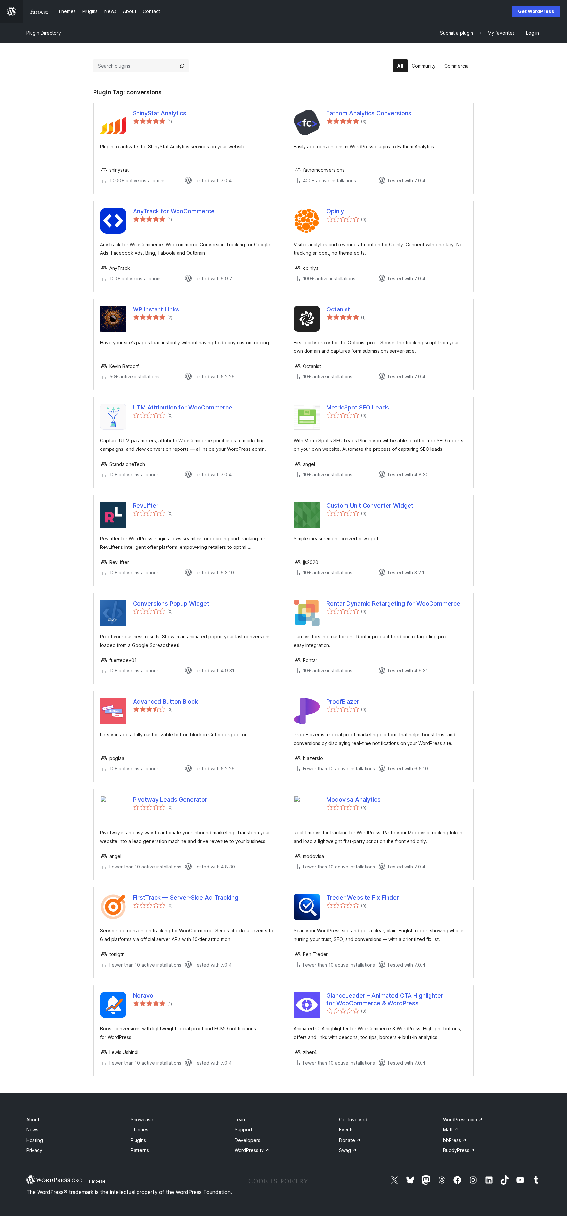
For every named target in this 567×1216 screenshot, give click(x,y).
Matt (450, 1129)
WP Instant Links (156, 309)
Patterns (140, 1150)
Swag (348, 1150)
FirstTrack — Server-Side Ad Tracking (185, 897)
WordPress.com (463, 1119)
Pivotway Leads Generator (170, 799)
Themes (139, 1129)
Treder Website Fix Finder (362, 897)
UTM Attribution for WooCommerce (182, 407)
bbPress (455, 1140)
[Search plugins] (182, 65)
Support (243, 1129)
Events (346, 1129)
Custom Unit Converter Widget (369, 505)
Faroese (97, 1181)
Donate (350, 1140)
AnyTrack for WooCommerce (174, 211)
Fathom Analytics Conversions (368, 113)
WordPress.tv (252, 1150)
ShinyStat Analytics (159, 113)
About (32, 1119)
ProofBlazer (342, 701)
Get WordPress (536, 11)
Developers (247, 1140)
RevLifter (145, 505)
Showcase (142, 1119)
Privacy (34, 1150)
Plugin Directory (43, 33)
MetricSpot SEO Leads (357, 407)
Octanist (338, 309)
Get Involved (353, 1119)
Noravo (143, 995)
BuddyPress (459, 1150)
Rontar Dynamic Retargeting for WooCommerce (393, 603)
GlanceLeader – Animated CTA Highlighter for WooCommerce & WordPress (384, 999)
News (32, 1129)
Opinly (335, 211)
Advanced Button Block (165, 701)
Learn (241, 1119)
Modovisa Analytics (353, 799)
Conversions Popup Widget (171, 603)
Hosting (34, 1140)
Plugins (138, 1140)
